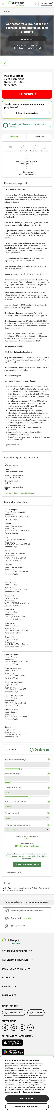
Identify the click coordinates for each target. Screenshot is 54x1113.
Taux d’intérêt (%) (12, 787)
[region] (27, 1084)
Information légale (11, 872)
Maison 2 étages (13, 75)
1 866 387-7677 (15, 1012)
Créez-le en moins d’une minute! (27, 48)
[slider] (20, 769)
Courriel (38, 1012)
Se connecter (46, 3)
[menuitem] (27, 951)
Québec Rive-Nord (14, 890)
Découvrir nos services (27, 113)
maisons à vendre (23, 888)
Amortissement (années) (15, 801)
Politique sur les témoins (29, 1092)
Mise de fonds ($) (12, 773)
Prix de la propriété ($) (15, 759)
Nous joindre (10, 1006)
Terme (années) (11, 813)
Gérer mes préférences (27, 1106)
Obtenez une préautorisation (27, 864)
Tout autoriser (27, 1098)
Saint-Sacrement (41, 888)
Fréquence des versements (17, 825)
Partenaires (9, 995)
